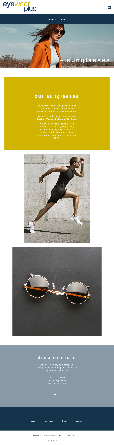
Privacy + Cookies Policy (52, 435)
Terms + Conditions (74, 435)
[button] (109, 7)
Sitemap (35, 435)
